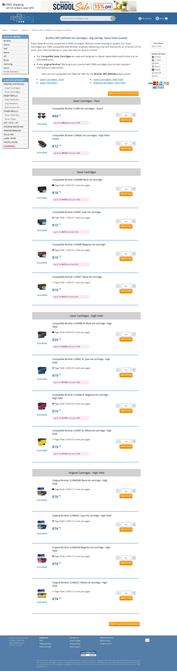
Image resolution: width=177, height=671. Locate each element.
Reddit (156, 63)
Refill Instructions (106, 638)
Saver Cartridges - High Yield (108, 79)
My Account (74, 638)
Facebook (157, 57)
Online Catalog (45, 647)
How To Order (75, 641)
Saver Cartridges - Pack (52, 79)
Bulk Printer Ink (11, 107)
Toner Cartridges (12, 91)
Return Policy (105, 641)
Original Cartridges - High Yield (109, 82)
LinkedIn (157, 70)
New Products (75, 647)
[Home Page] (22, 22)
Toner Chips (10, 119)
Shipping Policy (45, 644)
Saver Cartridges (48, 82)
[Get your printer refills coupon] (88, 10)
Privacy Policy (75, 644)
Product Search (106, 644)
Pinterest (157, 66)
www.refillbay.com (16, 642)
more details (42, 124)
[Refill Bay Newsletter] (147, 641)
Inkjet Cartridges (12, 88)
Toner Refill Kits (11, 115)
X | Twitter (157, 60)
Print (156, 76)
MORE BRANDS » (12, 71)
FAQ (41, 641)
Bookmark (157, 73)
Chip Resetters (11, 103)
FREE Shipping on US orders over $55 (18, 6)
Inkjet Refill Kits (11, 99)
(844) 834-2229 (165, 6)
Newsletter (158, 46)
